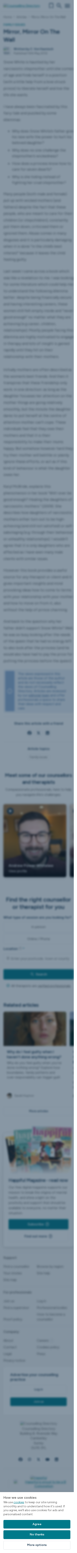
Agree (37, 1524)
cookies (18, 1502)
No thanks (37, 1534)
